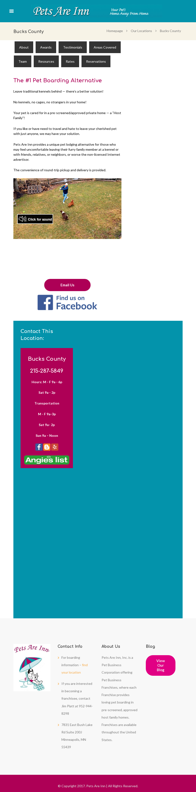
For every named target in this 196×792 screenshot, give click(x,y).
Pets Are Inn (95, 786)
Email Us (67, 285)
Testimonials (72, 47)
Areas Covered (105, 47)
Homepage (115, 31)
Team (22, 61)
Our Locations (141, 31)
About (24, 47)
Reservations (96, 61)
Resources (46, 61)
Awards (46, 47)
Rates (70, 61)
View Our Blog (160, 665)
